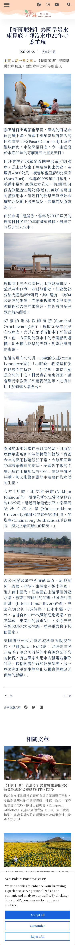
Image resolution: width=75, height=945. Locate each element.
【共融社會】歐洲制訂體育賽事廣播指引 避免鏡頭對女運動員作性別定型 (36, 787)
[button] (6, 4)
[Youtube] (57, 5)
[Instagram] (48, 5)
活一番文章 (24, 60)
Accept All (37, 915)
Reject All (37, 936)
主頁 (7, 60)
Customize (37, 926)
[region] (37, 908)
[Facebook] (39, 5)
